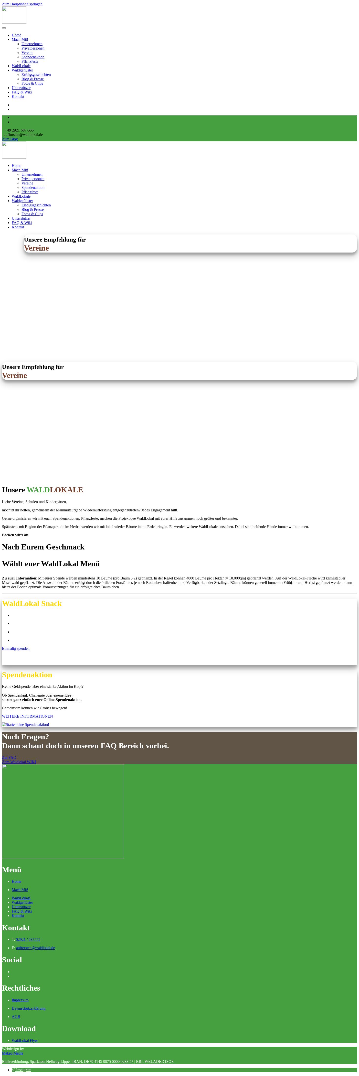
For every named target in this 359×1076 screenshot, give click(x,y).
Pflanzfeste (29, 61)
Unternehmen (31, 44)
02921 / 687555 (28, 939)
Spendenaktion (32, 57)
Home (16, 35)
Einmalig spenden (16, 648)
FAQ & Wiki (22, 92)
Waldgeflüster (22, 70)
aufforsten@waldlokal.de (35, 948)
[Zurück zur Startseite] (14, 22)
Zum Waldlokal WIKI (19, 762)
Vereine (27, 53)
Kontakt (18, 96)
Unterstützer (21, 88)
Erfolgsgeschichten (36, 74)
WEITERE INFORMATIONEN (27, 716)
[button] (21, 1070)
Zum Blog (10, 139)
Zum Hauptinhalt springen (22, 4)
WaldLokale (21, 66)
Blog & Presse (32, 79)
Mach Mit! (20, 39)
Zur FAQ (9, 757)
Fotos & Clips (32, 83)
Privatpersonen (32, 48)
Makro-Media (12, 1053)
